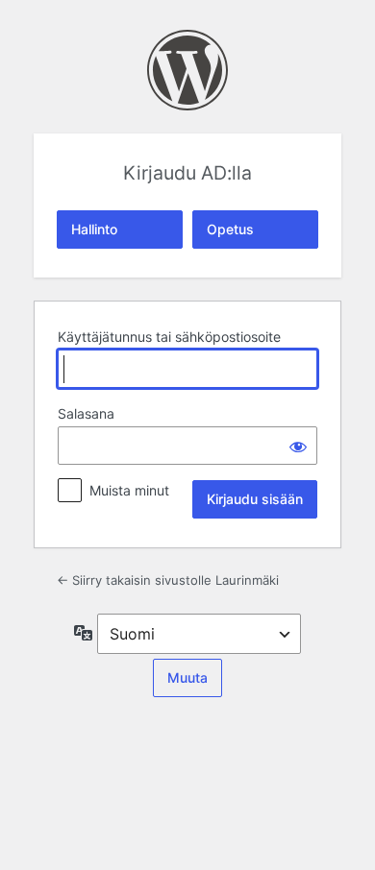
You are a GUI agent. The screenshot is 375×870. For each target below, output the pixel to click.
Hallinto (94, 229)
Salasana (86, 413)
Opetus (230, 229)
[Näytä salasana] (298, 445)
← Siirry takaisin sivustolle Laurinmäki (168, 580)
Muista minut (129, 490)
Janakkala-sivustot (187, 70)
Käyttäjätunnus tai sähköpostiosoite (169, 336)
